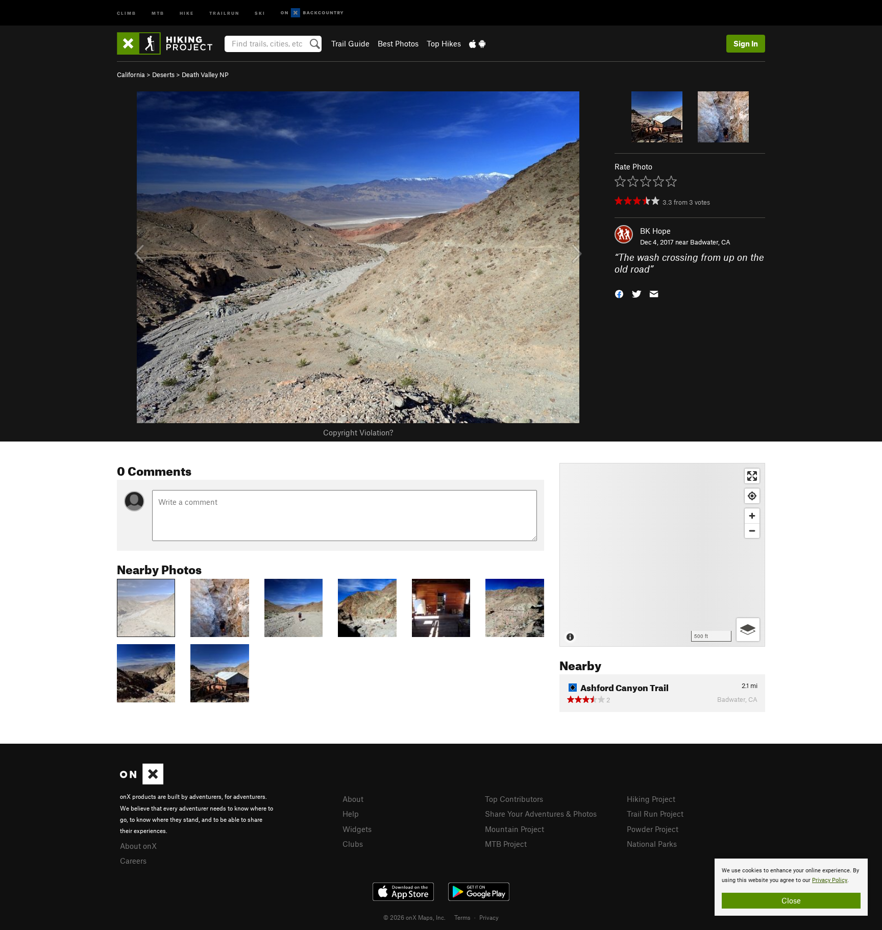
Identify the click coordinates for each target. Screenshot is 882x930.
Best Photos (398, 43)
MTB (158, 12)
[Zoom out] (752, 530)
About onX (138, 845)
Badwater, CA (710, 242)
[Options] (748, 629)
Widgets (357, 829)
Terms (462, 917)
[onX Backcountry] (312, 13)
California (131, 74)
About (352, 798)
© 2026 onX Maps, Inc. (414, 917)
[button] (619, 293)
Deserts (163, 74)
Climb (126, 12)
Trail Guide (350, 43)
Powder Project (652, 829)
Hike (187, 12)
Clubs (352, 843)
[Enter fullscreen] (752, 476)
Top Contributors (514, 798)
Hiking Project (651, 798)
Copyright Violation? (358, 432)
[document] (791, 887)
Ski (260, 12)
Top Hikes (444, 43)
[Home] (170, 43)
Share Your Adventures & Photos (541, 813)
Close (791, 900)
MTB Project (506, 843)
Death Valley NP (205, 74)
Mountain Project (514, 829)
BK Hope (655, 230)
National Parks (652, 843)
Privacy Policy (829, 880)
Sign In (745, 43)
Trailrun (224, 12)
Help (350, 813)
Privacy (489, 917)
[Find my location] (752, 495)
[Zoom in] (752, 515)
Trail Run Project (655, 813)
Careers (133, 860)
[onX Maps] (141, 781)
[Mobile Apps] (477, 43)
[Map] (662, 554)
